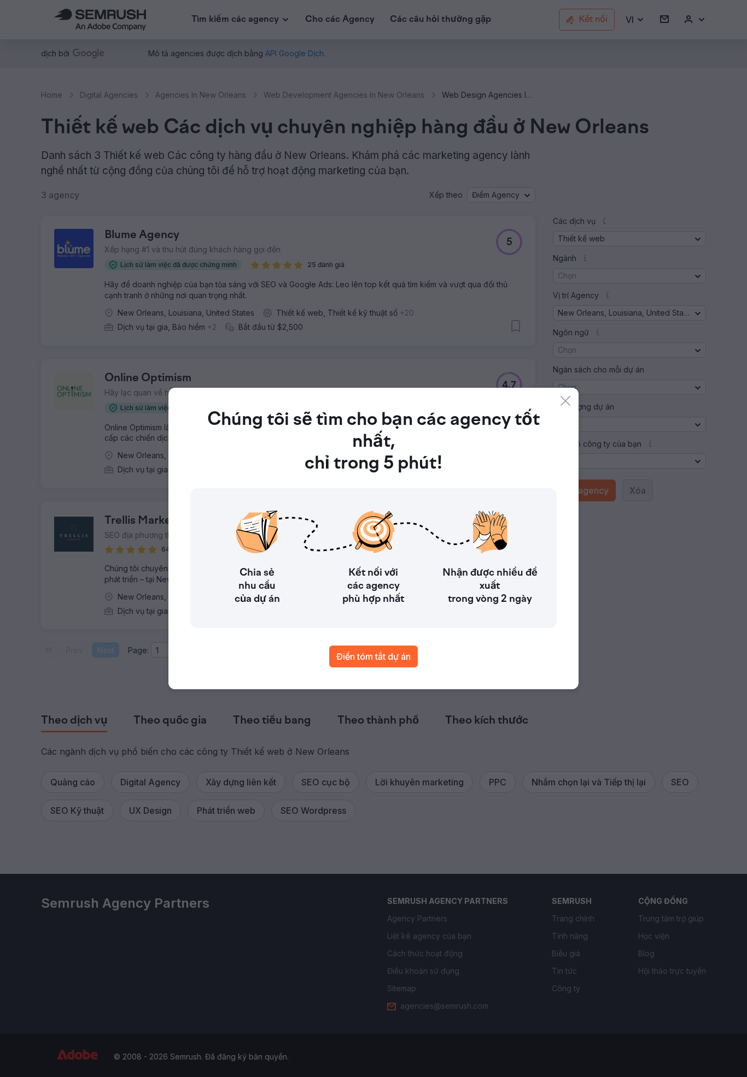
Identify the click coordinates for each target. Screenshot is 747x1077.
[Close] (565, 401)
